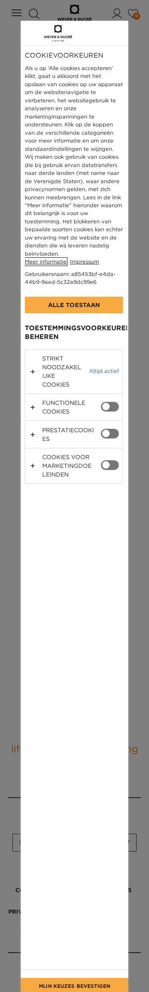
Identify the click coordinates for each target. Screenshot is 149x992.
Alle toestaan (74, 305)
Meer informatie (46, 261)
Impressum (84, 261)
